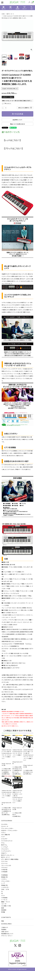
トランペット (4, 863)
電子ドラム (4, 845)
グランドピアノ (5, 849)
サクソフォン (4, 861)
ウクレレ (3, 832)
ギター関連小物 (5, 834)
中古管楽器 (4, 875)
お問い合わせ (4, 931)
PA (2, 893)
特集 (2, 921)
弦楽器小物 (4, 885)
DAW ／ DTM (5, 889)
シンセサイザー (5, 887)
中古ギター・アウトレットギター (9, 830)
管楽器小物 (4, 877)
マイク (3, 895)
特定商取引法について (7, 933)
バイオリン (4, 879)
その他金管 (4, 871)
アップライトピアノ (6, 851)
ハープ (3, 883)
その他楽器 (4, 897)
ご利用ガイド (4, 927)
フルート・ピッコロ (6, 865)
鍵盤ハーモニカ (5, 902)
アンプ (3, 836)
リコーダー (4, 904)
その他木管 (4, 869)
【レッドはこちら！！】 (12, 140)
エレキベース (4, 826)
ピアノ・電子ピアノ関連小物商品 (9, 859)
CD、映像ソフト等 (6, 906)
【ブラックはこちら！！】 (13, 148)
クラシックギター (5, 881)
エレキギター (4, 824)
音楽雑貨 (3, 910)
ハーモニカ (4, 900)
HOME (3, 14)
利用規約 (3, 929)
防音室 (3, 912)
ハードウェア (4, 847)
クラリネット (4, 867)
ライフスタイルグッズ (6, 841)
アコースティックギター (7, 828)
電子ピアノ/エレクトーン (7, 855)
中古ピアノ (4, 853)
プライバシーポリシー (7, 936)
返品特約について (17, 120)
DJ (2, 891)
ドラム (3, 843)
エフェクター (4, 839)
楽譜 (2, 908)
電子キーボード (10, 14)
